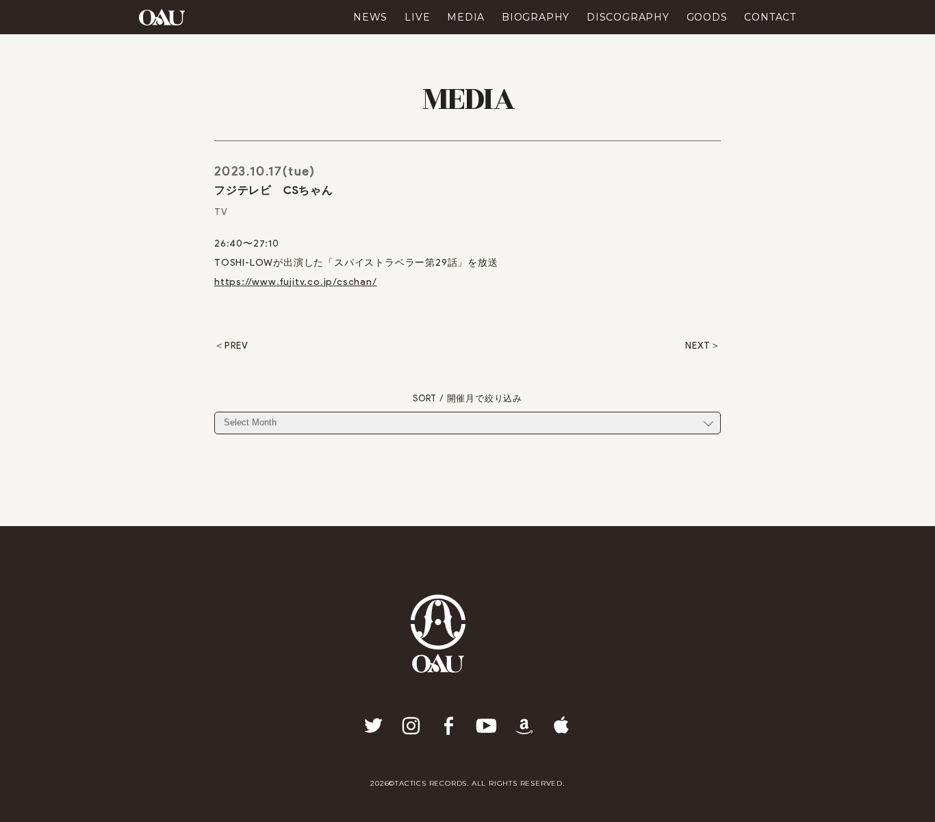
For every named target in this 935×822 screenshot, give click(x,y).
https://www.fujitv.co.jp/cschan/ (295, 282)
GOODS (707, 17)
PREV (236, 346)
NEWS (370, 17)
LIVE (417, 17)
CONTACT (770, 17)
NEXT (697, 346)
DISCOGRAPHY (628, 17)
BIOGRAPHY (535, 17)
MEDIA (466, 17)
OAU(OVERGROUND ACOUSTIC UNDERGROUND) (162, 17)
